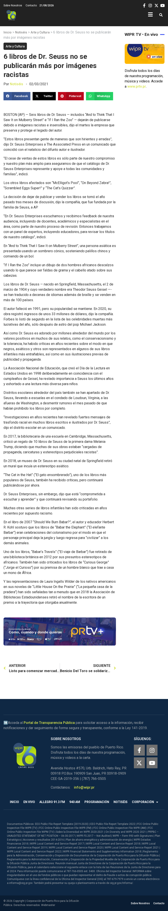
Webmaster (48, 905)
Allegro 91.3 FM (52, 802)
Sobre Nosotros (13, 5)
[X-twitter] (139, 762)
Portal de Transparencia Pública (49, 723)
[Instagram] (152, 750)
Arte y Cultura (40, 32)
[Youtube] (152, 762)
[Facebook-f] (139, 750)
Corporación (143, 802)
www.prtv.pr (136, 86)
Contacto (31, 5)
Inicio (8, 32)
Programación (96, 802)
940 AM (74, 802)
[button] (160, 15)
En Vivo (29, 802)
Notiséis (21, 32)
